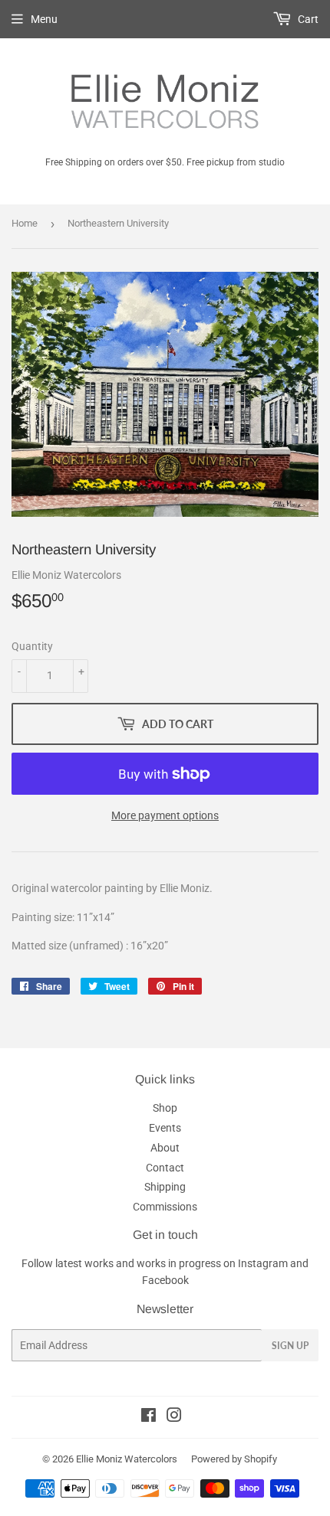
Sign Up (290, 1345)
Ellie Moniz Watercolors (126, 1459)
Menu (44, 19)
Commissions (165, 1207)
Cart (306, 19)
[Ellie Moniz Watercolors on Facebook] (148, 1417)
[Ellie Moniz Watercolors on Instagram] (174, 1417)
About (165, 1148)
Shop (165, 1108)
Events (165, 1128)
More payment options (165, 815)
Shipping (165, 1187)
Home (25, 223)
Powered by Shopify (234, 1459)
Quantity (32, 646)
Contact (165, 1168)
